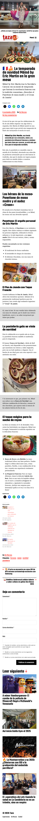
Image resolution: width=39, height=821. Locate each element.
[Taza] (10, 38)
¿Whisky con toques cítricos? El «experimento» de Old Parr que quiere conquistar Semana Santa (19, 32)
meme (19, 558)
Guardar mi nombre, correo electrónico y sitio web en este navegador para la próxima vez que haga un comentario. (19, 646)
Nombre (5, 619)
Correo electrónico (8, 628)
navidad (25, 558)
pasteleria (6, 561)
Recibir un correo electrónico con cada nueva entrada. (20, 657)
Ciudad (20, 816)
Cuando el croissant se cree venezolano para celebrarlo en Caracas (12, 511)
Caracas (13, 558)
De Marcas (23, 112)
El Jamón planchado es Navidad (11, 541)
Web (4, 636)
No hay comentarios (10, 115)
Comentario (6, 597)
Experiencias (6, 816)
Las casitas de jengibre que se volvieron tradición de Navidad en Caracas (12, 527)
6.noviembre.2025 (9, 112)
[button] (37, 17)
